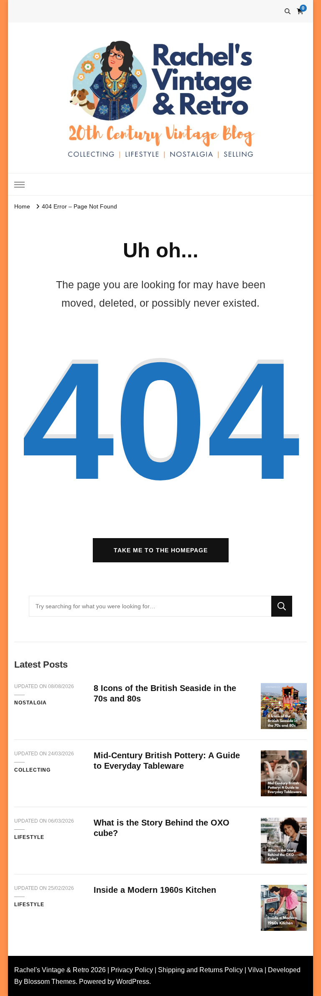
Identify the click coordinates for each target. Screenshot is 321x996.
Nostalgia (30, 703)
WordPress (132, 981)
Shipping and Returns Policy (200, 969)
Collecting (32, 770)
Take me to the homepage (161, 550)
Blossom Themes (50, 981)
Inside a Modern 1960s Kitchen (155, 889)
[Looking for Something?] (150, 606)
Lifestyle (29, 837)
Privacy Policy (132, 969)
